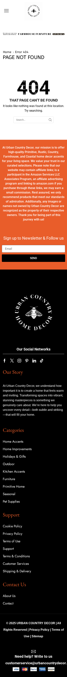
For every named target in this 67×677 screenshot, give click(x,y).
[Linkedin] (34, 360)
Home (7, 52)
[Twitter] (12, 360)
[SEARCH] (50, 120)
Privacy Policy (39, 629)
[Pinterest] (27, 360)
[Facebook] (4, 360)
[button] (6, 10)
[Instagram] (19, 360)
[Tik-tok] (42, 360)
